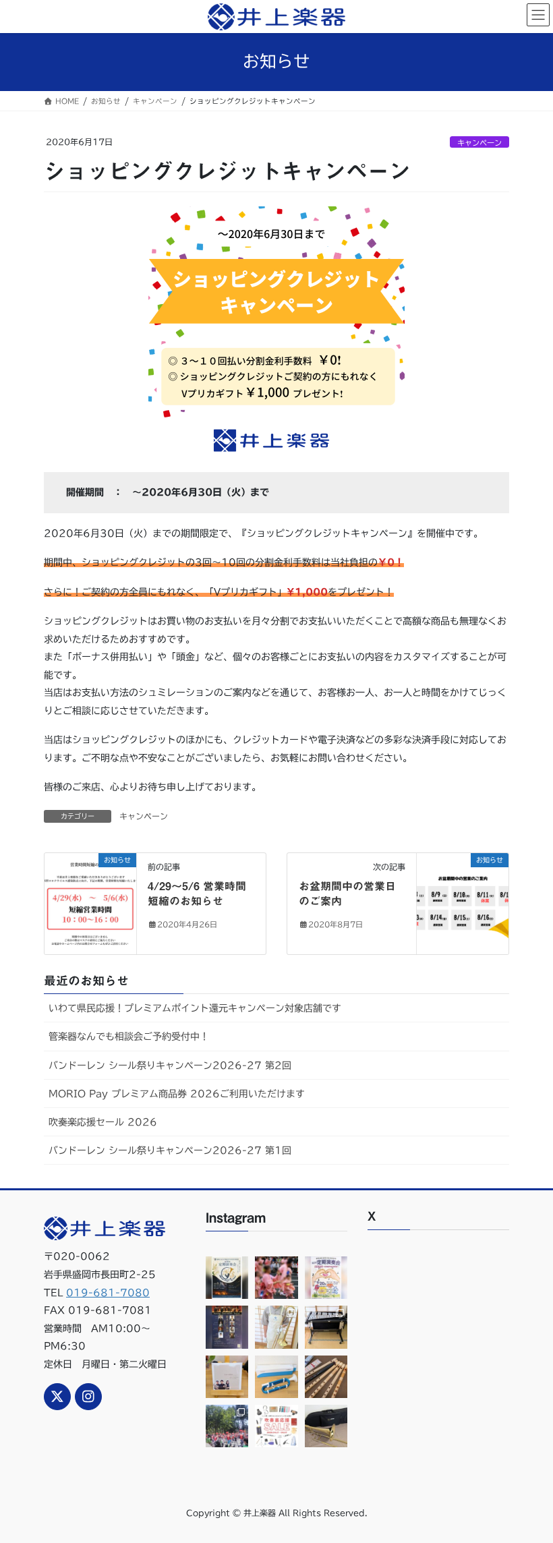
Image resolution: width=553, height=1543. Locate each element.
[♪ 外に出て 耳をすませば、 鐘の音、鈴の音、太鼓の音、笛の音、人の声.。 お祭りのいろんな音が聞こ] (326, 1377)
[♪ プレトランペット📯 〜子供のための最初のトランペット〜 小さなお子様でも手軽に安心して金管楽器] (276, 1377)
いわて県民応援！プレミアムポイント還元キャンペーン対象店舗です (195, 1008)
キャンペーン (479, 142)
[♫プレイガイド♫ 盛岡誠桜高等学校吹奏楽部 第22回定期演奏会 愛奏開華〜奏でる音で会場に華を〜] (326, 1277)
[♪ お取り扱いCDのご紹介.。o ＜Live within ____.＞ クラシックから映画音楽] (227, 1377)
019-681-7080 (108, 1293)
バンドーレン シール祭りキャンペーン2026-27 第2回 (170, 1065)
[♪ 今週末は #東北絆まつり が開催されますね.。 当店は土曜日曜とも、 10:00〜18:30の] (227, 1426)
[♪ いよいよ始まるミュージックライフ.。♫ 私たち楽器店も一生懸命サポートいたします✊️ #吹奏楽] (276, 1426)
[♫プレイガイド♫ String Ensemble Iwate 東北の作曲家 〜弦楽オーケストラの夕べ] (227, 1327)
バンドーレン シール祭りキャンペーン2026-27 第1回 (170, 1150)
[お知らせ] (90, 903)
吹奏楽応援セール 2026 (103, 1122)
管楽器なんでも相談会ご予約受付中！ (129, 1036)
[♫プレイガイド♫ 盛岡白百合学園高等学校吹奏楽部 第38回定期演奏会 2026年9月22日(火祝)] (227, 1277)
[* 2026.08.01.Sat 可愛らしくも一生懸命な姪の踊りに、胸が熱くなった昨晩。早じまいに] (276, 1277)
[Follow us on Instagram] (88, 1396)
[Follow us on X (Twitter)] (57, 1396)
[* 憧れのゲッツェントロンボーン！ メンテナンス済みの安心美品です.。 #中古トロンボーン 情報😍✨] (326, 1426)
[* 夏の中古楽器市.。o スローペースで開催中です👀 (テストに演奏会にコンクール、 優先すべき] (326, 1327)
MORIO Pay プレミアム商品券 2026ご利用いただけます (177, 1094)
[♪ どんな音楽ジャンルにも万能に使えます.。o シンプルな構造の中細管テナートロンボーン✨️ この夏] (276, 1327)
